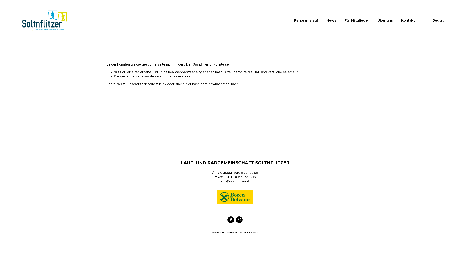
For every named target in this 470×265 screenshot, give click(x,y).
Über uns (385, 20)
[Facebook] (230, 219)
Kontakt (408, 20)
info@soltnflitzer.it (235, 181)
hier (119, 84)
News (331, 20)
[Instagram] (239, 219)
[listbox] (441, 20)
